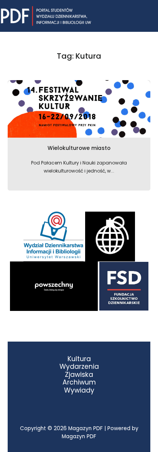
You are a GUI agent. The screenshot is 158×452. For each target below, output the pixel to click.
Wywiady (79, 390)
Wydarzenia (79, 367)
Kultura (79, 359)
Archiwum (79, 382)
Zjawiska (79, 375)
